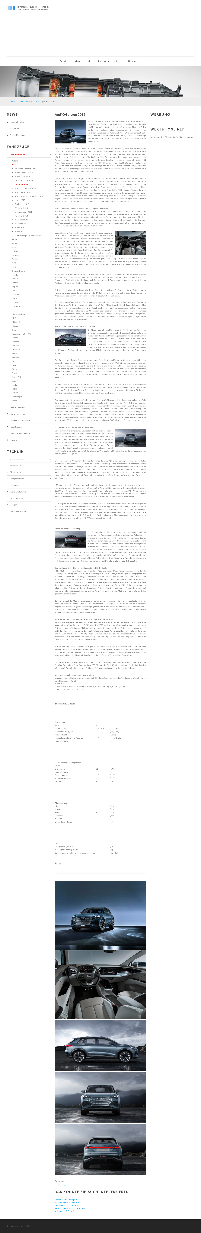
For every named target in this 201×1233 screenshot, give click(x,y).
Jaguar (15, 286)
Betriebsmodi (15, 465)
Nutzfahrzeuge (16, 427)
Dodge (15, 259)
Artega (15, 161)
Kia (13, 290)
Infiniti (15, 282)
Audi (14, 165)
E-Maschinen (15, 472)
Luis (13, 310)
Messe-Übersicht (17, 122)
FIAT (14, 263)
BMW (14, 239)
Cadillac (15, 251)
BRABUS (16, 243)
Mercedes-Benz (19, 314)
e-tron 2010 (20, 227)
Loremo (15, 302)
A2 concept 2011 (22, 220)
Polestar (15, 337)
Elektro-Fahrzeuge (17, 154)
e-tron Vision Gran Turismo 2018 (29, 196)
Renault (15, 353)
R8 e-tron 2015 (21, 208)
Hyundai (15, 279)
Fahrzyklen (14, 485)
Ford (14, 267)
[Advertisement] (100, 36)
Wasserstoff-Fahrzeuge (20, 420)
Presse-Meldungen (18, 135)
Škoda (14, 369)
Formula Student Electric (20, 433)
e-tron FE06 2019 (22, 176)
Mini (14, 318)
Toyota (15, 392)
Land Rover (17, 294)
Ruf (13, 361)
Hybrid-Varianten (17, 498)
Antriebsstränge (17, 459)
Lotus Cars (16, 306)
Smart (14, 373)
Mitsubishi (16, 322)
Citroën (15, 255)
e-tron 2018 (20, 200)
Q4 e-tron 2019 (21, 184)
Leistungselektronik (18, 511)
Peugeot (16, 345)
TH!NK (15, 389)
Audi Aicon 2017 (22, 204)
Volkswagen (17, 396)
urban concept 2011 (23, 212)
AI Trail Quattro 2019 (24, 180)
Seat (14, 365)
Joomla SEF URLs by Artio (61, 1185)
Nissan (15, 326)
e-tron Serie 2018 (22, 192)
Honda (15, 275)
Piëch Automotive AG (21, 334)
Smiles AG (16, 377)
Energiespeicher (17, 478)
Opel (14, 330)
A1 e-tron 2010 (21, 223)
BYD (14, 247)
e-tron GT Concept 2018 (25, 188)
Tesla (14, 385)
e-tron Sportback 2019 (24, 172)
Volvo (14, 400)
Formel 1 (13, 440)
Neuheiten (14, 128)
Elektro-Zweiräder (17, 407)
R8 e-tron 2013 (21, 216)
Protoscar (16, 349)
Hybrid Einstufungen (18, 492)
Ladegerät (14, 505)
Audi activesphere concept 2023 (29, 235)
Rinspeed (16, 357)
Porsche (15, 341)
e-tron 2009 (20, 231)
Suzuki (15, 381)
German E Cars (18, 271)
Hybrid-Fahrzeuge (17, 414)
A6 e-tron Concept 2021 (25, 168)
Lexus (14, 298)
